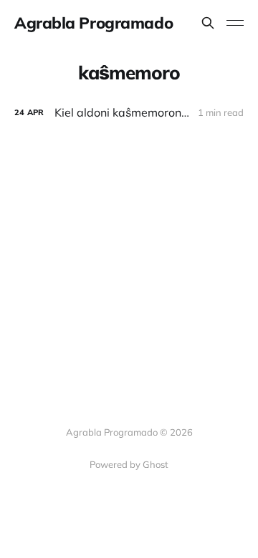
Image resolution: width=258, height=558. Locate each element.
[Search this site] (208, 23)
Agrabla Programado (93, 23)
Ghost (155, 464)
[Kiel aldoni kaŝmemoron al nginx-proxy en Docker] (129, 112)
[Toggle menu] (235, 23)
